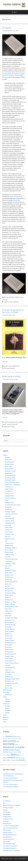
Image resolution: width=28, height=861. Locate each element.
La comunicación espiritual (10, 786)
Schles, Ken (8, 627)
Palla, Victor (8, 609)
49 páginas (6, 28)
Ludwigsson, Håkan (10, 563)
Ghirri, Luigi (8, 525)
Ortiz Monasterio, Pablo (11, 606)
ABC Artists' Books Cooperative (12, 805)
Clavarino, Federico (10, 498)
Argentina (19, 736)
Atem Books (6, 812)
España (21, 747)
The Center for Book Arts (10, 846)
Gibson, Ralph (8, 527)
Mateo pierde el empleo (11, 376)
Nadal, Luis (8, 597)
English (7, 699)
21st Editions (6, 801)
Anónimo (7, 457)
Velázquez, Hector (10, 672)
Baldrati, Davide (9, 464)
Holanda (5, 754)
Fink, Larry (8, 516)
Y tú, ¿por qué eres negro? (10, 784)
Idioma (5, 697)
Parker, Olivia (8, 611)
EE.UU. (15, 747)
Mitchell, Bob (8, 579)
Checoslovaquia (13, 738)
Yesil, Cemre (8, 685)
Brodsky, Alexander (9, 297)
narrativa (11, 757)
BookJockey (5, 738)
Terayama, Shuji (9, 656)
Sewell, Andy (8, 638)
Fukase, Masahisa (10, 523)
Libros (21, 297)
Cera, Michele (8, 491)
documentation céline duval (12, 505)
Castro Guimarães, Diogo (11, 422)
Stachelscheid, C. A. (10, 642)
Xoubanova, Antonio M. (11, 683)
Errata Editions (7, 816)
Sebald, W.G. (16, 366)
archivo (15, 736)
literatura (6, 302)
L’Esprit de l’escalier (14, 196)
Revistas (5, 719)
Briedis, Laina (8, 473)
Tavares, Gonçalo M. (12, 424)
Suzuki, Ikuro (8, 647)
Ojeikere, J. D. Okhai (10, 602)
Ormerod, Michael (10, 604)
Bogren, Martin (9, 468)
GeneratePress (23, 858)
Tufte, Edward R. (9, 661)
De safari (7, 706)
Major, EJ (7, 568)
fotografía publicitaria (13, 752)
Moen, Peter (8, 584)
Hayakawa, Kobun (10, 539)
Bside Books (8, 694)
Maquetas (6, 717)
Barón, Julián (8, 466)
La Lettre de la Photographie (11, 825)
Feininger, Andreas (10, 511)
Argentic (5, 810)
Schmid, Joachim (10, 629)
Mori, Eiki (7, 586)
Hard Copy (6, 821)
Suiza (17, 760)
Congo (17, 738)
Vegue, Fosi (8, 670)
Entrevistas (6, 692)
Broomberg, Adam (10, 477)
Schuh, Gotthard (9, 631)
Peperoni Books (7, 832)
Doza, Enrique (9, 509)
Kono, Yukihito (9, 550)
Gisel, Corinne (9, 532)
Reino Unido (6, 760)
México (5, 757)
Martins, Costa (9, 575)
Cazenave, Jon (9, 487)
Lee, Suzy (7, 557)
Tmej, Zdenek (8, 658)
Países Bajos (18, 757)
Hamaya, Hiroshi (9, 534)
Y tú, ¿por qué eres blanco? (10, 778)
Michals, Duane (9, 577)
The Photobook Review (9, 848)
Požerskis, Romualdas (11, 618)
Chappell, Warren (9, 496)
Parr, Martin (8, 613)
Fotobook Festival (8, 819)
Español (17, 297)
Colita (6, 500)
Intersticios (6, 703)
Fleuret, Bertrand (9, 518)
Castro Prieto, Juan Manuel (12, 484)
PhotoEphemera (7, 837)
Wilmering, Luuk (9, 681)
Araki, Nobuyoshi (9, 462)
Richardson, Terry (10, 620)
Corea (20, 738)
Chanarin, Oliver (9, 493)
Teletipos (7, 712)
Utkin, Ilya (5, 299)
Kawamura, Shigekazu (11, 548)
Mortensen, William (10, 593)
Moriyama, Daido (9, 588)
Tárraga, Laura (9, 652)
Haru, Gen (7, 536)
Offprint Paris (7, 830)
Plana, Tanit (8, 615)
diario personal (9, 741)
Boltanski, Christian (10, 471)
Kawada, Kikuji (9, 545)
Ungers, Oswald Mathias (12, 663)
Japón (13, 754)
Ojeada (7, 708)
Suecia (13, 760)
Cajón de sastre (7, 690)
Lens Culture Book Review (10, 828)
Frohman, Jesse (9, 520)
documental (8, 744)
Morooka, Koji (9, 590)
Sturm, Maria (8, 645)
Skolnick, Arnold (9, 640)
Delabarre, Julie (9, 502)
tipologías (16, 302)
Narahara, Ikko (9, 599)
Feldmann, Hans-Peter (11, 514)
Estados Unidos (8, 750)
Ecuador (16, 744)
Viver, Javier (8, 674)
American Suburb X (8, 807)
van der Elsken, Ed (10, 667)
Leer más (4, 361)
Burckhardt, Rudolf (10, 480)
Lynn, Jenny (8, 566)
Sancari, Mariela (9, 622)
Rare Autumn (6, 841)
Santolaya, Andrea (10, 624)
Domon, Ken (8, 507)
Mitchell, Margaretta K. (11, 581)
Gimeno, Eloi (8, 529)
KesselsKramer (7, 823)
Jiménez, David (9, 543)
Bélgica (8, 738)
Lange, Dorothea (9, 554)
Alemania (6, 368)
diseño (17, 741)
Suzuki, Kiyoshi (9, 649)
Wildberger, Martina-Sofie (12, 679)
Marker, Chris (8, 572)
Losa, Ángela (8, 561)
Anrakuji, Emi (8, 459)
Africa (4, 736)
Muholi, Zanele (9, 595)
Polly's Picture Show (8, 839)
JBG (6, 541)
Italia (8, 755)
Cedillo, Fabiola (9, 489)
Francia (19, 752)
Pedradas (7, 710)
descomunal (16, 200)
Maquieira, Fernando (10, 570)
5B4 (4, 803)
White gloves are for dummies (11, 850)
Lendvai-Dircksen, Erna (11, 559)
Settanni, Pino (9, 636)
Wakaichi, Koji (9, 676)
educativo (7, 747)
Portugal (12, 426)
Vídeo (4, 722)
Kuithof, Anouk (9, 552)
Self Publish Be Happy (9, 843)
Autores (5, 455)
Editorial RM (6, 814)
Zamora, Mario (9, 688)
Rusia (11, 302)
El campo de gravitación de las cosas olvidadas (13, 311)
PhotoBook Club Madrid (9, 834)
